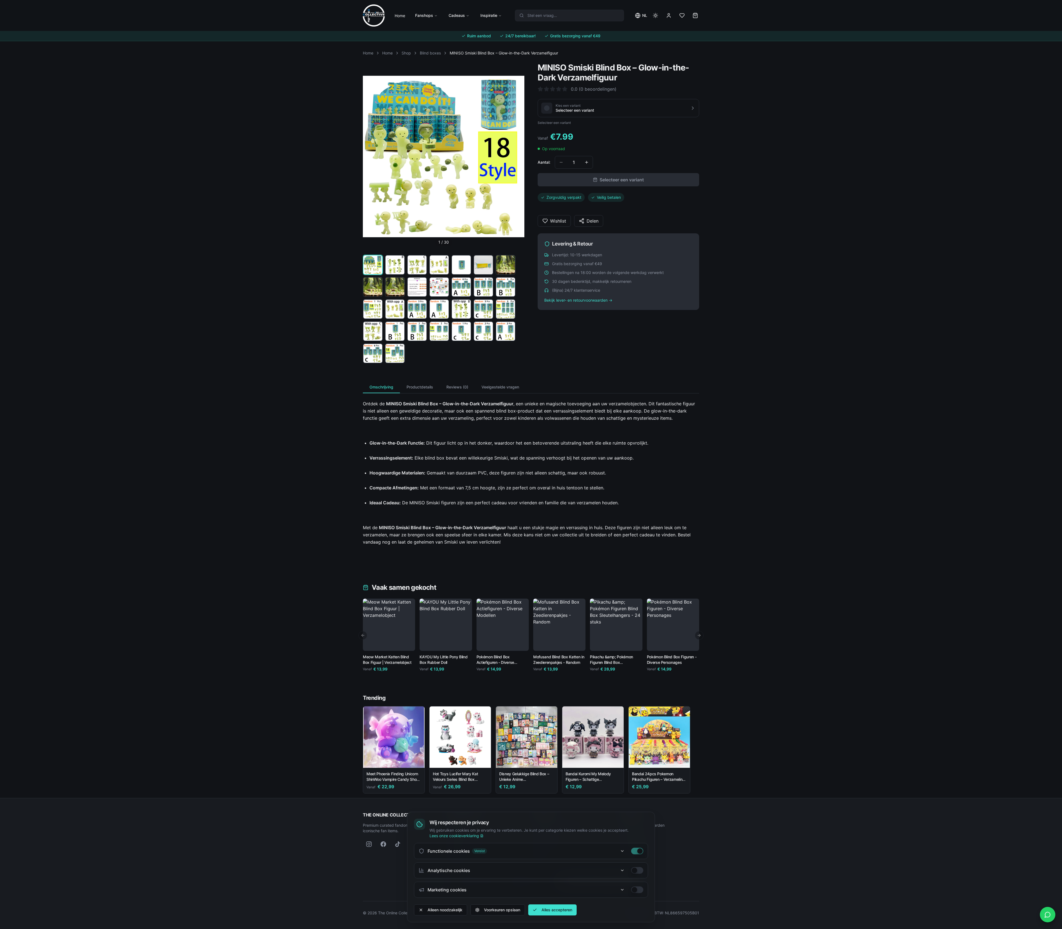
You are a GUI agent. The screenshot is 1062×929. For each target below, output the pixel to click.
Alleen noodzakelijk (445, 909)
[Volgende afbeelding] (515, 156)
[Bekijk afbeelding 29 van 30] (373, 353)
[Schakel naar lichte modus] (655, 15)
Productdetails (420, 387)
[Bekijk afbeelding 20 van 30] (483, 309)
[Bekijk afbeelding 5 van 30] (461, 265)
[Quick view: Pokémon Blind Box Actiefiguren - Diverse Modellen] (485, 642)
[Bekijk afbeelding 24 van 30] (417, 331)
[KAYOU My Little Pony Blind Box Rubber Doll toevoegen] (464, 642)
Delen (592, 221)
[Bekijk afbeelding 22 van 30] (373, 331)
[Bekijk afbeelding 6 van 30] (483, 265)
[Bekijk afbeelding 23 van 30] (395, 331)
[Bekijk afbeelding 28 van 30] (506, 331)
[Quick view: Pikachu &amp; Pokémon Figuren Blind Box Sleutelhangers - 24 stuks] (598, 642)
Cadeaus (457, 15)
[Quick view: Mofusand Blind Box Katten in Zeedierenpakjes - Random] (541, 642)
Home (400, 15)
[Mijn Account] (669, 15)
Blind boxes (430, 53)
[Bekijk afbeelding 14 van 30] (506, 287)
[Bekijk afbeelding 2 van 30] (395, 265)
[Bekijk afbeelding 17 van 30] (417, 309)
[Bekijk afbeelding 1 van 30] (373, 265)
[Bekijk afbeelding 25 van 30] (439, 331)
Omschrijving (381, 387)
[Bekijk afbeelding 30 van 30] (395, 353)
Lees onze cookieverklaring (454, 835)
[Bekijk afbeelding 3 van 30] (417, 265)
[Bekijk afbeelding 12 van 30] (461, 287)
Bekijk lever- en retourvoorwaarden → (578, 300)
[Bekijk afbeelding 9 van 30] (395, 287)
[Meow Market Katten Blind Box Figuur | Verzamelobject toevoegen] (407, 642)
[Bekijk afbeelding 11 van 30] (439, 287)
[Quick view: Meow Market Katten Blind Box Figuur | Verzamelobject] (371, 642)
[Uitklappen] (622, 851)
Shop (406, 53)
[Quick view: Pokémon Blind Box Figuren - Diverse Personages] (655, 642)
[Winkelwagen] (695, 15)
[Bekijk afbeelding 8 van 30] (373, 287)
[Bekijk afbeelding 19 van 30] (461, 309)
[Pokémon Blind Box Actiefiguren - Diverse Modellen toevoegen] (520, 642)
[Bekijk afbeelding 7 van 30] (506, 265)
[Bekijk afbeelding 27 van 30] (483, 331)
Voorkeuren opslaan (502, 909)
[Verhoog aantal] (587, 162)
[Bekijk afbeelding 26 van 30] (461, 331)
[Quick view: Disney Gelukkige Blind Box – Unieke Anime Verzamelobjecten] (549, 759)
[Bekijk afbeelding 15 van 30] (373, 309)
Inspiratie (488, 15)
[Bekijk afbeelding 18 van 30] (439, 309)
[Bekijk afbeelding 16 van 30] (395, 309)
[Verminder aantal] (561, 162)
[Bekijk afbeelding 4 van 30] (439, 265)
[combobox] (569, 15)
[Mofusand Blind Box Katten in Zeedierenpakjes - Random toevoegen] (577, 642)
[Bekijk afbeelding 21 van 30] (506, 309)
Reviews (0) (457, 387)
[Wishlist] (682, 15)
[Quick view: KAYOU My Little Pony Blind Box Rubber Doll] (428, 642)
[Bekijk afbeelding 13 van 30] (483, 287)
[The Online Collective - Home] (374, 15)
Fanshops (424, 15)
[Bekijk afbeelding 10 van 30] (417, 287)
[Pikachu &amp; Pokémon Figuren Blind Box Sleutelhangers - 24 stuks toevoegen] (634, 642)
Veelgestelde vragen (500, 387)
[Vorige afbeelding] (372, 156)
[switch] (637, 851)
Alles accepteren (557, 909)
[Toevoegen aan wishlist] (408, 605)
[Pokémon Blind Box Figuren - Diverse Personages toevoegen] (691, 642)
